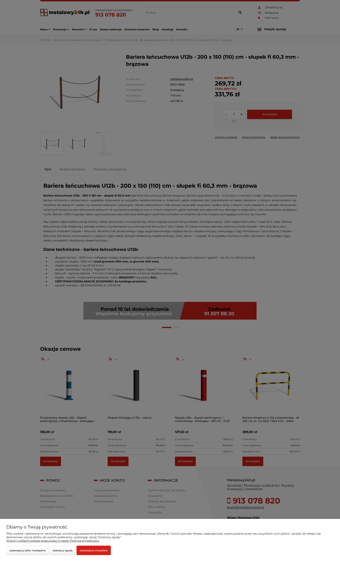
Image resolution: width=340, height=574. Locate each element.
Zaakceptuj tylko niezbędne (27, 550)
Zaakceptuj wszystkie (94, 550)
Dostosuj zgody (63, 550)
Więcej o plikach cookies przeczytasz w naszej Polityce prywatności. (53, 540)
